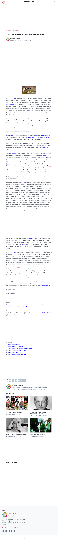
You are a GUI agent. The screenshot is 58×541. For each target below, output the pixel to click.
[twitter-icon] (6, 531)
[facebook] (10, 380)
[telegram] (19, 380)
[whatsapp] (16, 380)
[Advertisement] (29, 17)
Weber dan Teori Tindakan (37, 434)
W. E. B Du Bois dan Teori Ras (14, 412)
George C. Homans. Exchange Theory (16, 434)
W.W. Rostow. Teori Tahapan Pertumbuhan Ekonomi (38, 412)
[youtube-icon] (11, 531)
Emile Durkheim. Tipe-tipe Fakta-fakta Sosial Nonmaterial (24, 297)
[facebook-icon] (3, 531)
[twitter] (13, 380)
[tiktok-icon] (14, 531)
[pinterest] (21, 380)
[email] (24, 380)
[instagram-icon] (9, 531)
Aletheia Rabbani (13, 514)
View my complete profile (11, 527)
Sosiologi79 (29, 1)
